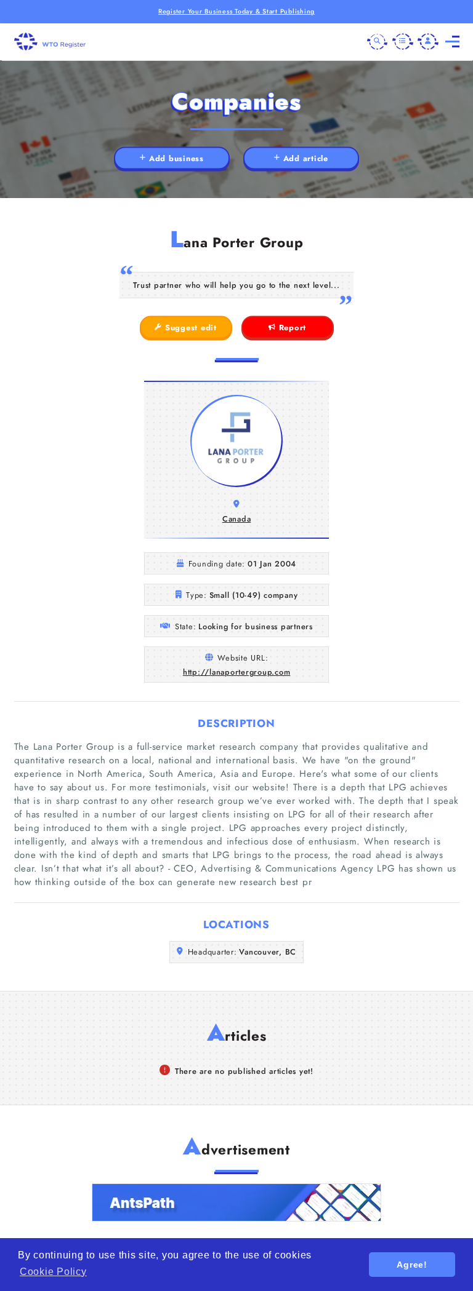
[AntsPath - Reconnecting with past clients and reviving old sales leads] (236, 1202)
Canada (236, 519)
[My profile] (428, 41)
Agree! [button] (412, 1264)
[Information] (402, 41)
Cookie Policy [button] (53, 1271)
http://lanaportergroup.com (237, 672)
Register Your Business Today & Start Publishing (236, 11)
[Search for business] (377, 41)
